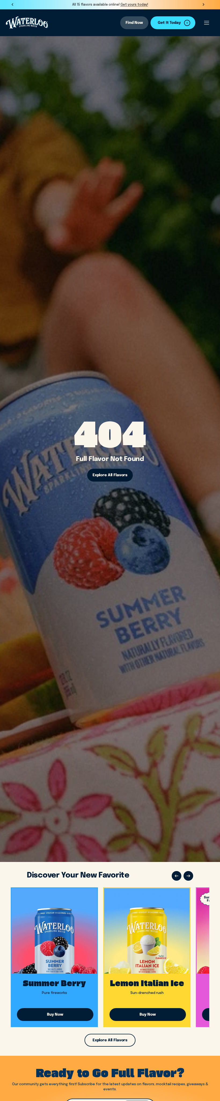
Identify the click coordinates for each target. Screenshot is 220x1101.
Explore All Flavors (110, 475)
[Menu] (207, 23)
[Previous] (176, 876)
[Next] (188, 876)
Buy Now (55, 1014)
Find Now (134, 23)
